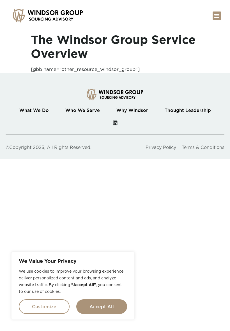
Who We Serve (82, 110)
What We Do (34, 110)
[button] (217, 16)
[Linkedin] (115, 122)
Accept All (101, 307)
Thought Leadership (188, 110)
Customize (44, 307)
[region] (73, 286)
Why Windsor (132, 110)
